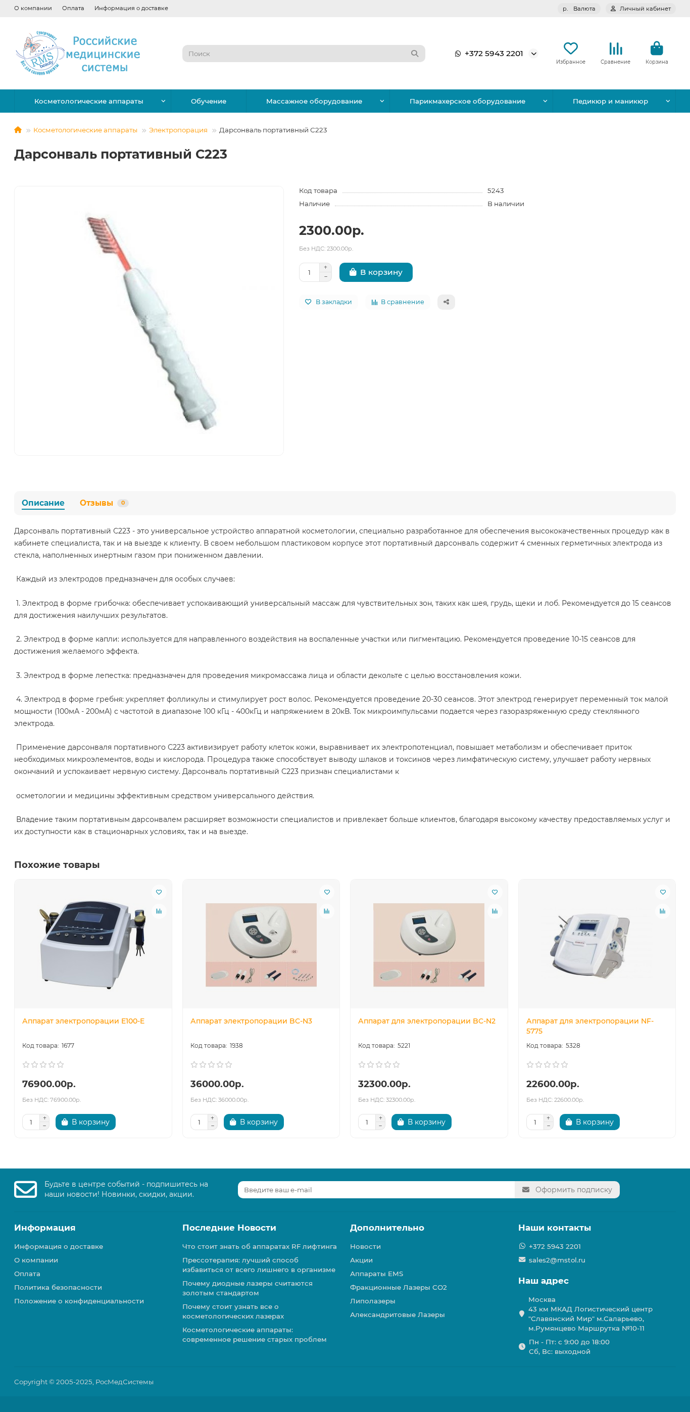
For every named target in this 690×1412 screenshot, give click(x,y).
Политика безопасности (58, 1287)
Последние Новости (229, 1228)
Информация (45, 1228)
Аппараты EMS (376, 1274)
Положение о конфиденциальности (79, 1301)
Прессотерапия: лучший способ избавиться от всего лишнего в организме (258, 1265)
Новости (365, 1246)
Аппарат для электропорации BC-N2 (427, 1021)
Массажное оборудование (314, 101)
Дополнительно (387, 1228)
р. (579, 8)
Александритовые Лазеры (397, 1314)
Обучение (208, 101)
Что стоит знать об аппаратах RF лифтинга (259, 1246)
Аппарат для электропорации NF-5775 (590, 1026)
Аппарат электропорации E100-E (83, 1021)
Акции (361, 1260)
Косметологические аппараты (88, 101)
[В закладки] (159, 892)
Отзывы (102, 503)
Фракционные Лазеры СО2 (398, 1287)
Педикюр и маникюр (610, 101)
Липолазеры (373, 1301)
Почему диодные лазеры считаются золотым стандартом (247, 1288)
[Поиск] (415, 53)
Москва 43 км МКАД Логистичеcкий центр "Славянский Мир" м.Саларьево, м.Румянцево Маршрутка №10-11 (590, 1313)
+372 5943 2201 (494, 53)
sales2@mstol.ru (557, 1260)
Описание (43, 503)
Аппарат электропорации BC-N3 (251, 1021)
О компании (33, 8)
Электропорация (178, 130)
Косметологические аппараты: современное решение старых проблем (254, 1334)
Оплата (73, 8)
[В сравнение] (159, 911)
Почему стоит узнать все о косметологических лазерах (233, 1311)
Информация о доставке (131, 8)
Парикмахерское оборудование (467, 101)
